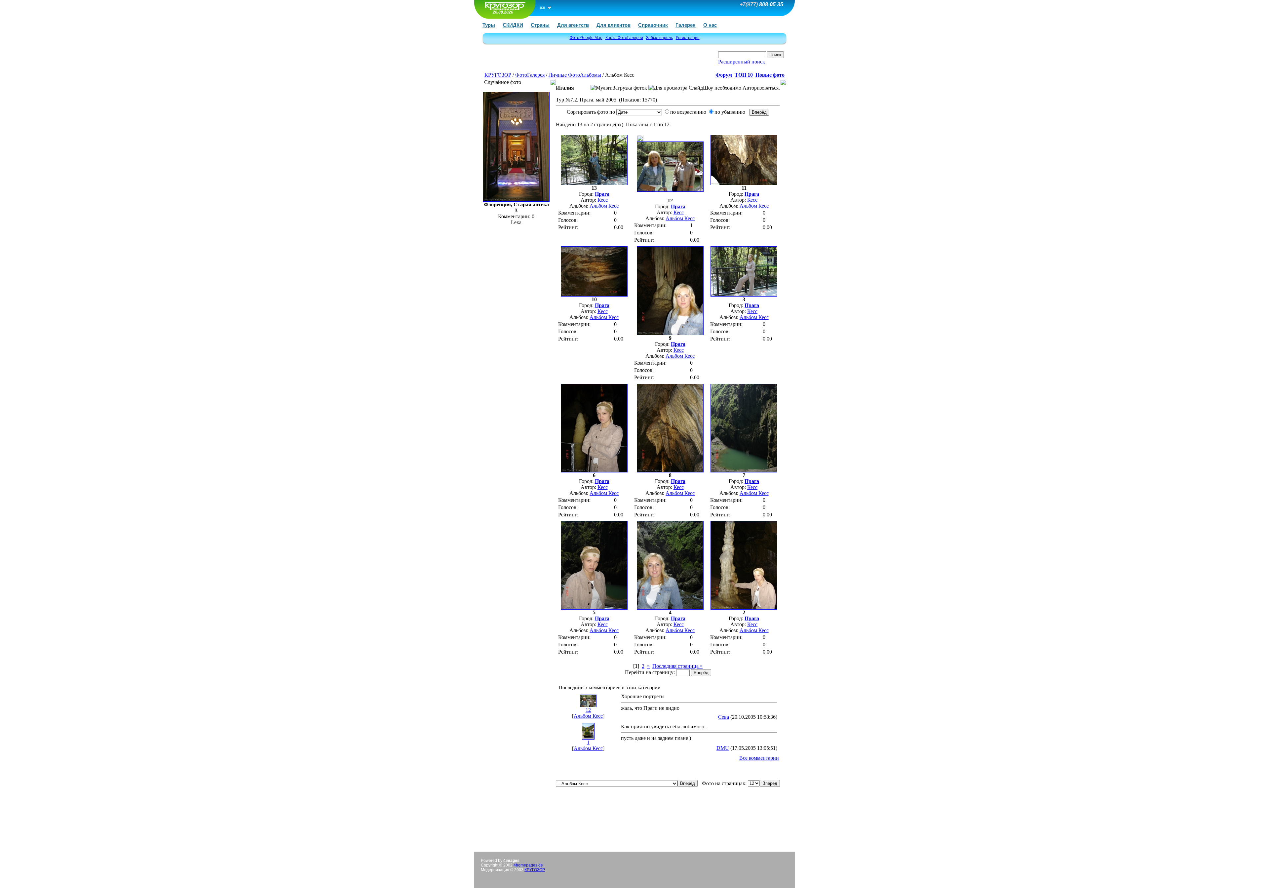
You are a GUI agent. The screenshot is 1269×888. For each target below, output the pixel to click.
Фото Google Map (586, 37)
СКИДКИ (513, 25)
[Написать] (542, 7)
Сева (723, 717)
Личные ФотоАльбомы (575, 75)
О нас (710, 25)
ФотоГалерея (530, 75)
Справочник (653, 25)
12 (588, 710)
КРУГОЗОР (497, 75)
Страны (540, 25)
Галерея (685, 25)
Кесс (602, 200)
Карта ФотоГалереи (624, 37)
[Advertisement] (562, 60)
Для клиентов (613, 25)
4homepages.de (528, 865)
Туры (488, 25)
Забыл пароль (659, 37)
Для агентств (573, 25)
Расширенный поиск (741, 61)
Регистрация (688, 37)
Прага (602, 194)
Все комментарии (759, 758)
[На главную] (503, 6)
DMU (722, 748)
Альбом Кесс (604, 206)
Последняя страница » (677, 666)
